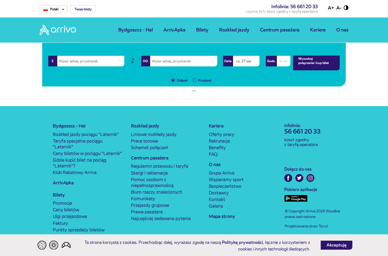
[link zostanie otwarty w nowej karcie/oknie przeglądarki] (288, 178)
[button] (83, 9)
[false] (133, 61)
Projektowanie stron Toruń (306, 226)
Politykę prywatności (242, 242)
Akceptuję (337, 245)
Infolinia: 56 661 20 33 (294, 6)
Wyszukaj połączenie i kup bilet (313, 61)
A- (339, 8)
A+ (331, 8)
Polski (54, 9)
